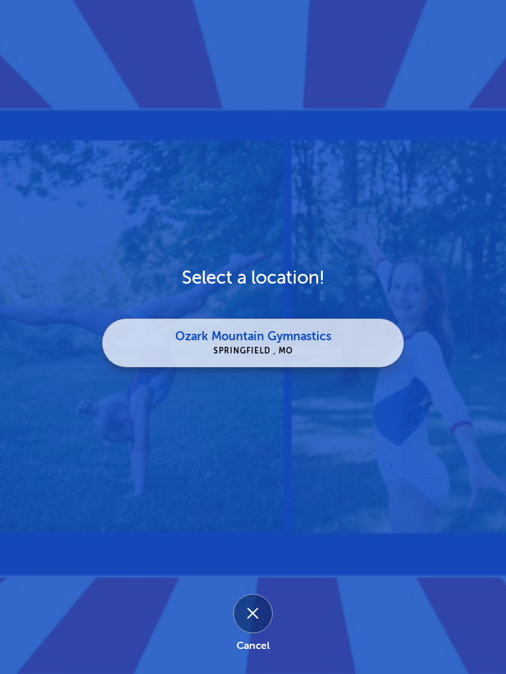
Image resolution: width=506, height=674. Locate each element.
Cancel (253, 646)
